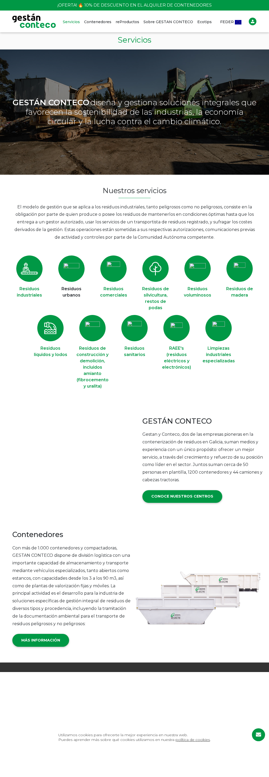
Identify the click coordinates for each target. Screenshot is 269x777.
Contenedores (97, 21)
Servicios (71, 21)
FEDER (227, 21)
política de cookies (192, 739)
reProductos (127, 21)
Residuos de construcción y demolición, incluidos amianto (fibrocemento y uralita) (92, 367)
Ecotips (204, 21)
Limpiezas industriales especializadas (219, 354)
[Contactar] (258, 734)
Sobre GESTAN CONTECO (168, 21)
